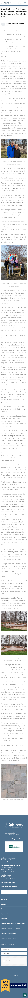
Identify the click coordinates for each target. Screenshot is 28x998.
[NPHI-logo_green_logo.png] (14, 846)
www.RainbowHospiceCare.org (16, 697)
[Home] (5, 2)
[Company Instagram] (15, 975)
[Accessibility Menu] (25, 995)
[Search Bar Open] (20, 3)
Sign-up (14, 968)
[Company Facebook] (10, 975)
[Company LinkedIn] (12, 975)
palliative (12, 833)
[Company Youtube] (17, 975)
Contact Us (14, 892)
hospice (7, 833)
